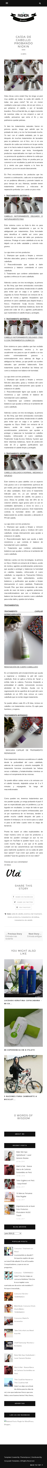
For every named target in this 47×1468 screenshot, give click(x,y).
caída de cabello (17, 914)
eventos (27, 914)
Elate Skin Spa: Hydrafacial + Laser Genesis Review (23, 1155)
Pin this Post (25, 907)
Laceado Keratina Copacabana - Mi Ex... (23, 1002)
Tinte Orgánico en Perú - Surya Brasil (25, 1182)
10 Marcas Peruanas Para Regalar (24, 1195)
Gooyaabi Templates (12, 1461)
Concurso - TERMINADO (23, 1273)
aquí (36, 841)
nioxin (10, 917)
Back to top (35, 1465)
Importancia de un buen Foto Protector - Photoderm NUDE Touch (25, 1211)
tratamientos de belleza (30, 917)
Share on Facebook (24, 897)
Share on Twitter (25, 902)
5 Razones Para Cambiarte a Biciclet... (20, 1097)
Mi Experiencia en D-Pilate (19, 1050)
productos (17, 917)
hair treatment (36, 914)
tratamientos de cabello (23, 920)
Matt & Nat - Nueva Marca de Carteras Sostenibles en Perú (24, 1169)
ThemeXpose (25, 1457)
